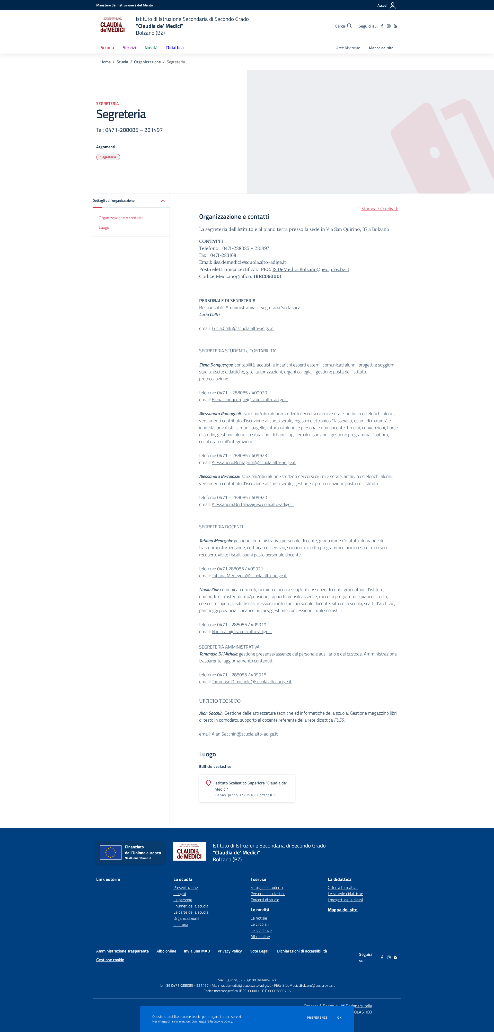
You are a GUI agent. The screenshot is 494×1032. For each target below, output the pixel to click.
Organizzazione (147, 62)
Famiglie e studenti (267, 887)
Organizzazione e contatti (121, 218)
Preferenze (317, 1017)
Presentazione (185, 887)
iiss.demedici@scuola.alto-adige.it (250, 262)
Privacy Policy (230, 951)
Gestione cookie (110, 960)
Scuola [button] (107, 47)
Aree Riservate (348, 48)
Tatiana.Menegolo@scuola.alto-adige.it (249, 575)
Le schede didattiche (345, 893)
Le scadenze (261, 930)
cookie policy (223, 1021)
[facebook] (382, 26)
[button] (131, 201)
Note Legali (259, 951)
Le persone (182, 900)
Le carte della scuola (190, 912)
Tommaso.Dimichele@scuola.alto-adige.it (252, 681)
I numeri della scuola (190, 906)
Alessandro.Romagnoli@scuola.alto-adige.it (254, 462)
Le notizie (259, 918)
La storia (180, 924)
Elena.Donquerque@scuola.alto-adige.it (250, 399)
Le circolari (260, 924)
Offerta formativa (343, 887)
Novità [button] (151, 47)
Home (105, 62)
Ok (339, 1017)
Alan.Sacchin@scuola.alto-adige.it (245, 733)
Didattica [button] (175, 47)
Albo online (260, 936)
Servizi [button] (129, 47)
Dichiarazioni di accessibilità (302, 951)
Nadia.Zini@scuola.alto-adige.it (242, 631)
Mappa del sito (381, 48)
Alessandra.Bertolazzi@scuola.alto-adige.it (253, 504)
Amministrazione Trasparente (122, 951)
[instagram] (388, 26)
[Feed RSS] (395, 26)
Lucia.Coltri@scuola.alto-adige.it (243, 328)
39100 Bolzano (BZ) (261, 980)
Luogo (104, 227)
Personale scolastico (268, 893)
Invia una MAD (197, 951)
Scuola (122, 62)
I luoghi (179, 893)
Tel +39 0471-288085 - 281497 (184, 985)
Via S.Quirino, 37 (230, 980)
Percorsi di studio (265, 900)
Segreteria (108, 157)
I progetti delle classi (345, 900)
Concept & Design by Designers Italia (338, 1006)
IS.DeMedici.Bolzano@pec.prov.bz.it (310, 269)
